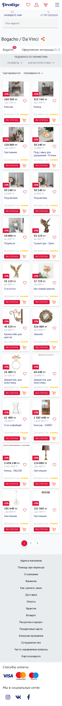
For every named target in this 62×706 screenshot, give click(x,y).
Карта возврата (31, 656)
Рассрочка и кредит (31, 622)
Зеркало (38, 334)
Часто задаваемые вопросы (31, 649)
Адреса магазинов (31, 560)
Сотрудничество (31, 642)
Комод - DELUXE (13, 470)
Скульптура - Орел (44, 243)
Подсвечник (11, 197)
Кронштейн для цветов (13, 336)
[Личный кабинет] (36, 5)
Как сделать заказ (31, 588)
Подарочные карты (31, 629)
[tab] (15, 63)
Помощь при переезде (31, 567)
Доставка (31, 594)
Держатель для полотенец (13, 381)
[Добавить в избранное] (24, 101)
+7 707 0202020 (49, 15)
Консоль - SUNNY (43, 425)
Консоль (8, 106)
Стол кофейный (12, 425)
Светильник (10, 152)
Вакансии (31, 581)
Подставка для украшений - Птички (45, 154)
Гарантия (31, 608)
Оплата (31, 601)
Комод (37, 106)
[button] (59, 49)
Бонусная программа (31, 635)
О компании (31, 574)
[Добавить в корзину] (24, 120)
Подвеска (9, 243)
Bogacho (9, 49)
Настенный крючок (44, 288)
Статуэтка (10, 288)
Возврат (31, 615)
